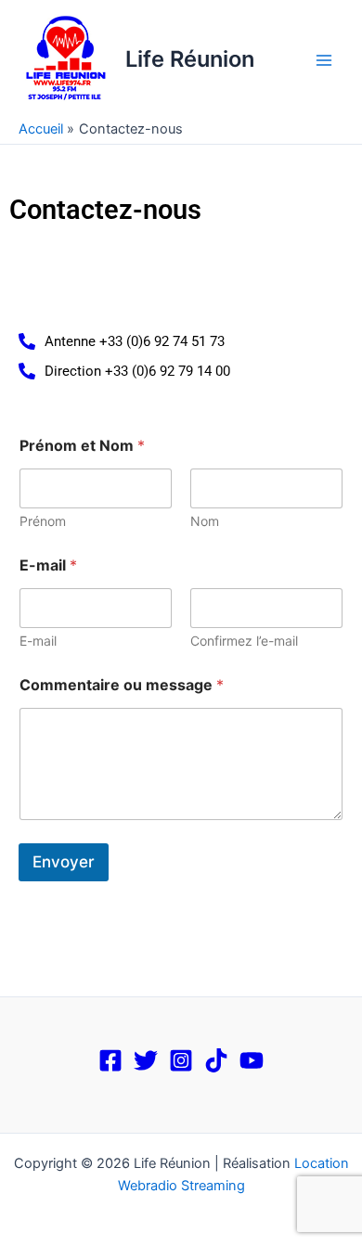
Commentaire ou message (121, 685)
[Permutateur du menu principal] (323, 60)
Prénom (42, 521)
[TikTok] (216, 1060)
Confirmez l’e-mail (244, 640)
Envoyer (63, 862)
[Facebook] (110, 1060)
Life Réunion (189, 58)
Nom (204, 521)
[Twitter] (146, 1060)
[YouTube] (251, 1060)
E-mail (38, 640)
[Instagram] (181, 1060)
